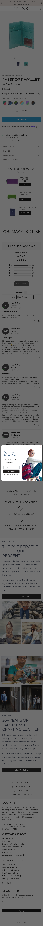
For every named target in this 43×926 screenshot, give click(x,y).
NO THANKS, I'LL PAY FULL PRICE (11, 474)
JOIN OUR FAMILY (11, 471)
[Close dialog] (40, 446)
